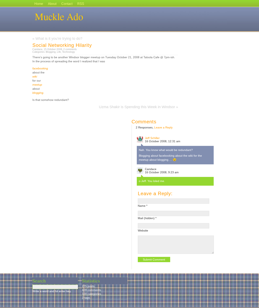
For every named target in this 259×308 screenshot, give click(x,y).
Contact (66, 3)
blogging (37, 92)
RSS (80, 3)
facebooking (40, 68)
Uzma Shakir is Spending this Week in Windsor (137, 107)
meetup (37, 84)
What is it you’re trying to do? (58, 39)
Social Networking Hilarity (62, 45)
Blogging (51, 52)
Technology (68, 52)
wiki (34, 76)
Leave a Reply (163, 127)
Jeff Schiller (152, 138)
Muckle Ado (59, 16)
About (52, 3)
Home (38, 3)
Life (59, 52)
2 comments (70, 49)
